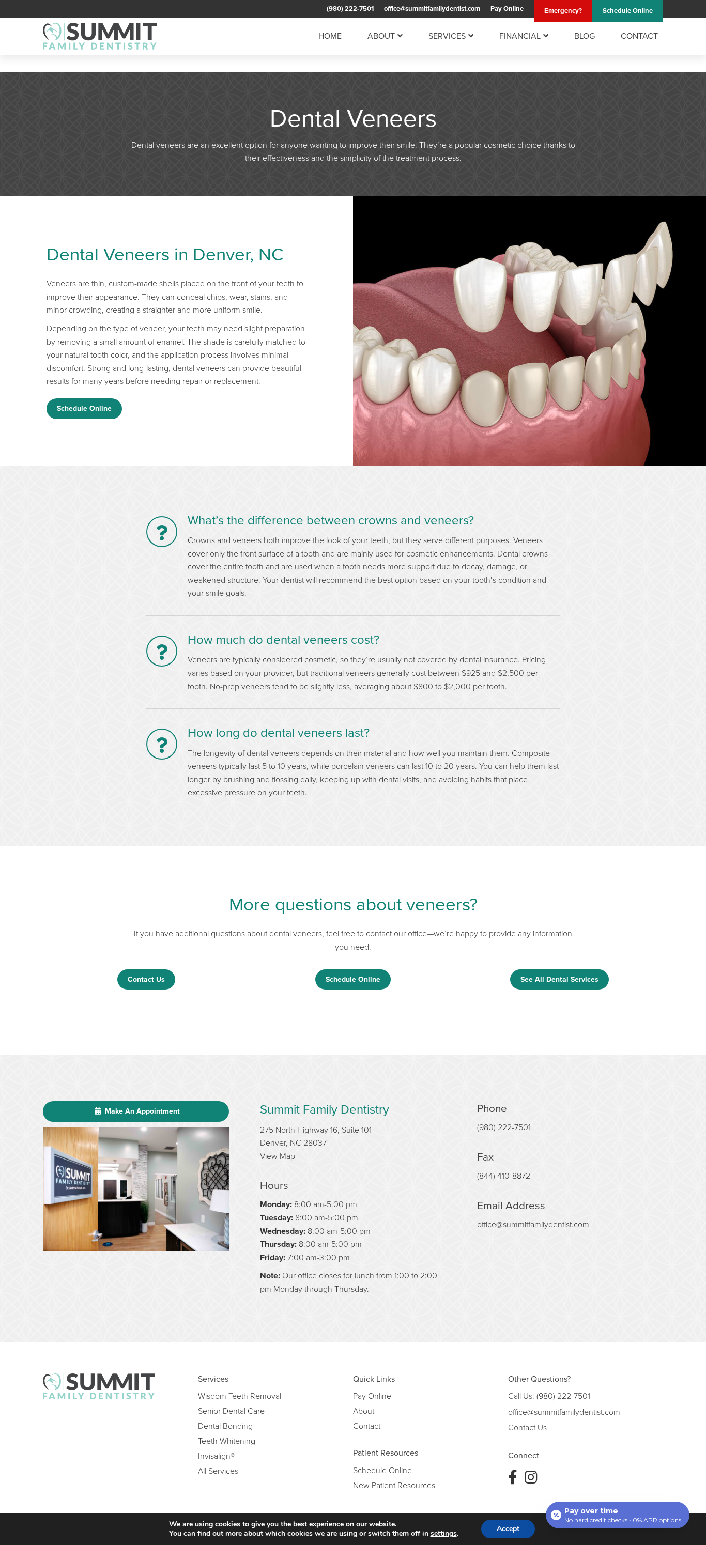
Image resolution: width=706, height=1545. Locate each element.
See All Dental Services (559, 979)
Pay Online (372, 1395)
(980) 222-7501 (350, 8)
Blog (584, 36)
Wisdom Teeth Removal (239, 1395)
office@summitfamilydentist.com (432, 8)
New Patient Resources (394, 1485)
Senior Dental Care (231, 1410)
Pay (507, 8)
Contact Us (146, 979)
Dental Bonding (225, 1425)
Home (330, 36)
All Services (218, 1470)
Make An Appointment (141, 1111)
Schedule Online (84, 408)
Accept (508, 1529)
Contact (639, 36)
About (381, 36)
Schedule (628, 11)
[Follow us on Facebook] (512, 1477)
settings (444, 1533)
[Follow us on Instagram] (531, 1477)
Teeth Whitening (226, 1440)
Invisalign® (216, 1455)
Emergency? (563, 11)
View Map (277, 1156)
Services (447, 36)
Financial (520, 36)
